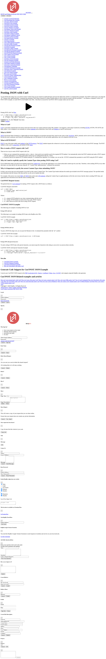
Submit (3, 574)
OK (2, 445)
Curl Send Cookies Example (11, 33)
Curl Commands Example (11, 78)
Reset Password (5, 300)
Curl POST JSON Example (11, 36)
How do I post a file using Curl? (29, 280)
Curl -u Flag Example (9, 57)
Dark (4, 484)
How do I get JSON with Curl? (12, 281)
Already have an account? (7, 341)
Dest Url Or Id (4, 584)
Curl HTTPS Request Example (12, 45)
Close (8, 611)
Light (4, 486)
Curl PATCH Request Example (12, 67)
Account (9, 15)
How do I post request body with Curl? (11, 280)
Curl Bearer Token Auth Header (12, 29)
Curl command (16, 184)
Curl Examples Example (10, 76)
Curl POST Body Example (11, 26)
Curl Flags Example (9, 41)
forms (31, 145)
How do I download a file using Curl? (14, 266)
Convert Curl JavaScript (10, 81)
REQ (28, 12)
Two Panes (5, 487)
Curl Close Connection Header (12, 65)
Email (2, 604)
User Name (4, 630)
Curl (5, 14)
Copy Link (3, 432)
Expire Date (4, 624)
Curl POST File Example (10, 23)
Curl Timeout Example (10, 70)
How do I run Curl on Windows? (48, 281)
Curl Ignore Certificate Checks (12, 35)
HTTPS (87, 127)
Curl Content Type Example (11, 54)
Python (9, 14)
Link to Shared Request (7, 556)
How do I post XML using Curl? (66, 280)
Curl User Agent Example (11, 72)
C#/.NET (58, 273)
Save (7, 352)
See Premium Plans (4, 514)
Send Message (9, 463)
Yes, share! (9, 419)
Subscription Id (5, 621)
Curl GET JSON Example (11, 21)
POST (2, 143)
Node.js (40, 273)
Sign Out (3, 611)
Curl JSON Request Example (11, 84)
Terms (10, 287)
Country (3, 633)
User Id (3, 619)
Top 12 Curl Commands (81, 280)
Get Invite (3, 524)
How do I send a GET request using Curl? (69, 281)
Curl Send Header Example (11, 38)
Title (2, 548)
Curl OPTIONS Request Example (13, 53)
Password (3, 299)
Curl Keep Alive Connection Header (13, 69)
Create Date (4, 623)
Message (3, 462)
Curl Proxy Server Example (11, 59)
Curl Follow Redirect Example (12, 63)
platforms (33, 129)
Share (7, 403)
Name (2, 453)
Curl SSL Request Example (11, 60)
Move (7, 387)
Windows (56, 129)
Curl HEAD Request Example (12, 51)
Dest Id (2, 594)
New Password (5, 474)
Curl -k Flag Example (9, 85)
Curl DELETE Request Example (12, 50)
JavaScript (13, 14)
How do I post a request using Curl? (48, 280)
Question (3, 555)
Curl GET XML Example (10, 44)
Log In (7, 302)
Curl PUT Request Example (11, 263)
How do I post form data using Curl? (30, 281)
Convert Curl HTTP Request (11, 18)
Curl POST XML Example (11, 48)
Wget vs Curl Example (10, 79)
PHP (18, 14)
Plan (2, 607)
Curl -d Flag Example (9, 56)
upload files (16, 145)
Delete (7, 368)
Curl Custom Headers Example (12, 87)
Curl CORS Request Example (12, 42)
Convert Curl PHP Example (11, 82)
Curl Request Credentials (10, 66)
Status (2, 626)
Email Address (4, 297)
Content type (36, 163)
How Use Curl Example (10, 73)
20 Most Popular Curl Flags (87, 281)
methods (22, 143)
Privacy (6, 287)
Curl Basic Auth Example (10, 32)
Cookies (14, 287)
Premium (24, 287)
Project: (3, 643)
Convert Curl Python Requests (12, 62)
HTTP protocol (32, 143)
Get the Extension (5, 536)
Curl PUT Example (9, 39)
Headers (5, 491)
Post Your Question (6, 558)
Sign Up (8, 342)
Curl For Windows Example (11, 27)
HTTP (2, 14)
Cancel (3, 302)
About (2, 287)
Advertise (19, 287)
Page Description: (5, 402)
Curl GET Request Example (11, 30)
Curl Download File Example (11, 20)
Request (5, 489)
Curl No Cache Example (10, 88)
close (2, 284)
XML (24, 14)
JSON (21, 14)
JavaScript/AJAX (32, 273)
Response (5, 494)
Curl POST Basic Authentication (12, 75)
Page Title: (3, 396)
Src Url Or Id (4, 582)
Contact (3, 15)
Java (54, 273)
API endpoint (41, 176)
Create (7, 586)
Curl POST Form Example (11, 24)
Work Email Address (6, 337)
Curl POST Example (9, 47)
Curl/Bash (45, 273)
